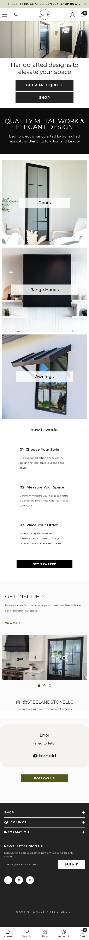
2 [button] (44, 685)
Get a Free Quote (44, 85)
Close (85, 4)
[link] (26, 933)
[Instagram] (19, 880)
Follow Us (44, 778)
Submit (71, 864)
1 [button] (39, 685)
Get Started (44, 564)
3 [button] (50, 685)
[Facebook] (8, 880)
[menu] (4, 14)
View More (12, 623)
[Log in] (72, 14)
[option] (44, 4)
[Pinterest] (30, 880)
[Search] (16, 14)
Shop (44, 98)
